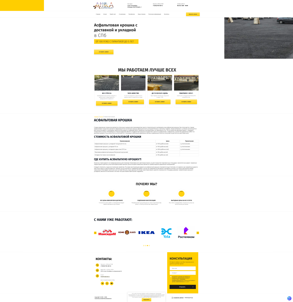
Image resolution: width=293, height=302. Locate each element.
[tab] (143, 245)
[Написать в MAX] (289, 298)
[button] (193, 14)
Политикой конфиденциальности (178, 280)
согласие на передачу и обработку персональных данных (181, 277)
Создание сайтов (178, 297)
